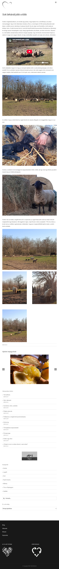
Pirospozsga (6, 433)
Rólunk (4, 532)
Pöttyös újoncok (7, 411)
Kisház (5, 468)
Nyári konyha (6, 479)
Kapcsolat (5, 535)
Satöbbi (5, 491)
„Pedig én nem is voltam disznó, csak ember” (15, 444)
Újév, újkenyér (7, 400)
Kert (4, 476)
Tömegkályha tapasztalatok (10, 427)
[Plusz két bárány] (14, 272)
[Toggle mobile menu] (56, 2)
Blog (3, 525)
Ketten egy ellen (7, 438)
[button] (3, 369)
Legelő (5, 472)
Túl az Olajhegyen (8, 487)
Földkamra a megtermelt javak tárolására (14, 416)
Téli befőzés (6, 394)
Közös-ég (6, 422)
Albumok (4, 528)
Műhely (5, 483)
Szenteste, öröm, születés (10, 405)
